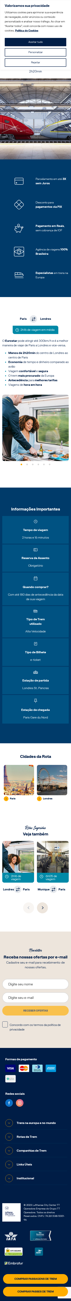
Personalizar (35, 52)
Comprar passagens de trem (35, 1279)
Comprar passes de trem (35, 1291)
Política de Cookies (26, 30)
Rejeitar (35, 62)
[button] (21, 464)
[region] (35, 35)
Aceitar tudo (35, 42)
